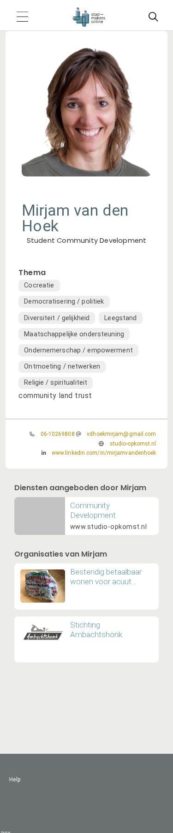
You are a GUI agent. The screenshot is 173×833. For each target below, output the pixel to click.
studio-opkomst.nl (133, 443)
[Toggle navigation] (22, 17)
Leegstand (120, 318)
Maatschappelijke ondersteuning (74, 334)
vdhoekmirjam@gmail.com (121, 434)
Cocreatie (39, 285)
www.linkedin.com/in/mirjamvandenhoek (104, 453)
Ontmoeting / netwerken (62, 366)
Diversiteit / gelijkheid (56, 318)
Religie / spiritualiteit (55, 383)
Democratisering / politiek (64, 301)
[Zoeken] (153, 17)
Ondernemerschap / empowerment (78, 350)
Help (15, 779)
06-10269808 (58, 434)
